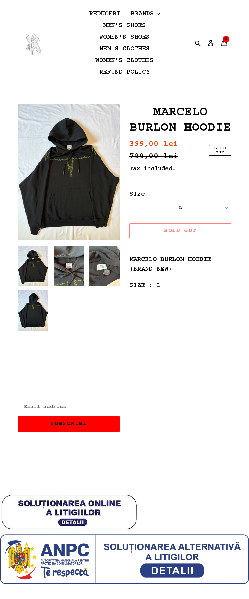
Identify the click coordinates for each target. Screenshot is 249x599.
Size (137, 194)
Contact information (166, 429)
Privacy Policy (156, 406)
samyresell (137, 481)
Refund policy (154, 394)
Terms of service (160, 417)
